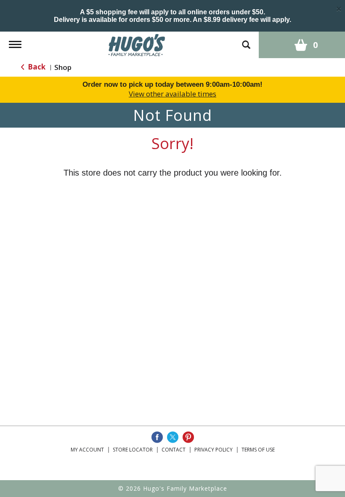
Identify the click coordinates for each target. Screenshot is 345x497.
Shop (63, 67)
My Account (87, 449)
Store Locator (133, 449)
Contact (174, 449)
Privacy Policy (213, 449)
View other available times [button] (172, 94)
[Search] (246, 41)
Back (35, 67)
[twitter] (172, 437)
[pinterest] (188, 437)
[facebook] (157, 437)
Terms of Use (258, 449)
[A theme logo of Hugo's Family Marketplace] (137, 44)
